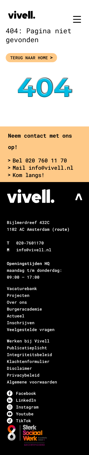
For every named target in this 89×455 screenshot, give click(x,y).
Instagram (27, 407)
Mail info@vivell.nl (43, 167)
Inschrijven (20, 322)
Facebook (26, 393)
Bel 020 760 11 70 (40, 160)
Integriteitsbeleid (29, 354)
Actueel (15, 316)
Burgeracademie (24, 309)
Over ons (17, 302)
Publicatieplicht (27, 347)
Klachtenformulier (28, 361)
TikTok (23, 420)
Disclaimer (19, 368)
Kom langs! (28, 175)
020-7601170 (30, 243)
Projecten (18, 295)
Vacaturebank (22, 288)
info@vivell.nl (33, 249)
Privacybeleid (23, 375)
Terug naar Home (29, 57)
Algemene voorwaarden (32, 382)
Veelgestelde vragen (31, 329)
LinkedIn (26, 400)
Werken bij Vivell (28, 341)
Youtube (25, 413)
